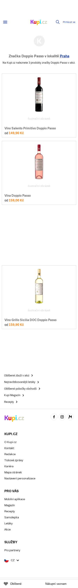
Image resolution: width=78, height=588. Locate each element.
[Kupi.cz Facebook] (53, 417)
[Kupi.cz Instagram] (62, 417)
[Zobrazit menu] (5, 22)
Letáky (8, 523)
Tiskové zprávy (13, 460)
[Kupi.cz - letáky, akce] (39, 22)
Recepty (9, 511)
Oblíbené (15, 583)
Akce (7, 529)
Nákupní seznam (56, 583)
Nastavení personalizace (19, 478)
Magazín (9, 505)
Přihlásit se (69, 22)
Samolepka (11, 517)
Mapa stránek (13, 472)
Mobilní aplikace (14, 499)
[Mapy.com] (70, 417)
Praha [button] (64, 56)
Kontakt (9, 448)
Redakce (10, 454)
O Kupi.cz (10, 442)
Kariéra (8, 466)
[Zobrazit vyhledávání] (58, 22)
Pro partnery (12, 550)
